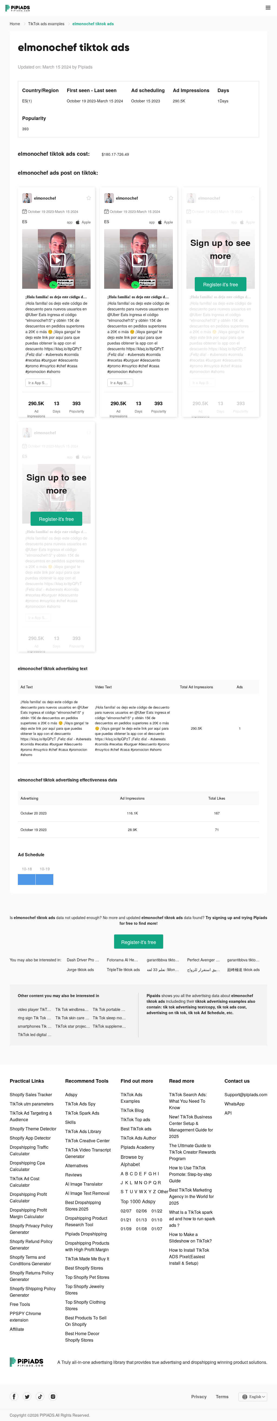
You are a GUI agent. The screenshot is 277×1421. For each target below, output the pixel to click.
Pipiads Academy (137, 1147)
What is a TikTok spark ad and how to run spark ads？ (192, 1218)
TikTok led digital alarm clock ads (36, 1034)
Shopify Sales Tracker (31, 1094)
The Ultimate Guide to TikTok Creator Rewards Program (192, 1152)
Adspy (71, 1094)
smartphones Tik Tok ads (36, 1026)
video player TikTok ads (36, 1009)
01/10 (156, 1219)
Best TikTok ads (136, 1128)
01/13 (141, 1219)
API (228, 1113)
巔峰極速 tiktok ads (243, 969)
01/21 (125, 1219)
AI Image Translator (84, 1184)
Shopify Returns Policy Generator (32, 1276)
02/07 (125, 1211)
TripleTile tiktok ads (123, 969)
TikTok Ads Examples (131, 1097)
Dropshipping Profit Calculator (28, 1197)
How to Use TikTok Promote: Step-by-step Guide (190, 1174)
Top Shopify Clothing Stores (85, 1305)
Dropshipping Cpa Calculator (27, 1166)
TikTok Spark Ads (82, 1113)
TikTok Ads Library (83, 1131)
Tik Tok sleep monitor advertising (111, 1017)
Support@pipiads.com (246, 1094)
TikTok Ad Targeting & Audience (31, 1116)
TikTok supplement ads (111, 1026)
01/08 (141, 1228)
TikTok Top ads (135, 1119)
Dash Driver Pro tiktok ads (87, 959)
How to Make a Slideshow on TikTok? (190, 1237)
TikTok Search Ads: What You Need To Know (188, 1101)
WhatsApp (235, 1104)
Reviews (73, 1175)
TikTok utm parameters (32, 1104)
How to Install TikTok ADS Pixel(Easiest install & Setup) (189, 1256)
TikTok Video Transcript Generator (88, 1153)
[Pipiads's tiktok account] (40, 1396)
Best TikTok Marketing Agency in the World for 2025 (191, 1196)
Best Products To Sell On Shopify (86, 1321)
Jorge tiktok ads (80, 969)
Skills (70, 1122)
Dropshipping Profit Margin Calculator (28, 1213)
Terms (222, 1396)
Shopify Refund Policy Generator (31, 1244)
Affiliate (17, 1329)
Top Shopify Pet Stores (87, 1277)
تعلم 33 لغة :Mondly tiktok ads (167, 969)
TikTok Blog (132, 1110)
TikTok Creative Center (87, 1140)
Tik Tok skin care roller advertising (74, 1017)
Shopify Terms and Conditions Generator (30, 1260)
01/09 (125, 1228)
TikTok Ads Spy (80, 1104)
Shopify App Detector (30, 1138)
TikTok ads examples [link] (46, 23)
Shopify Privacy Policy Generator (31, 1228)
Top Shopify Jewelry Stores (84, 1289)
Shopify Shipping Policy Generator (33, 1291)
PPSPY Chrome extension (25, 1316)
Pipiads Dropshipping (86, 1234)
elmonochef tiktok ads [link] (93, 23)
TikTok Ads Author (138, 1138)
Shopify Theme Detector (33, 1128)
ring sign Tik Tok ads (35, 1017)
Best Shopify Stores (84, 1268)
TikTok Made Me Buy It (87, 1258)
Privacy (199, 1396)
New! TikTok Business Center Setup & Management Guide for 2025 (191, 1126)
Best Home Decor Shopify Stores (82, 1336)
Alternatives (76, 1165)
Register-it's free (220, 284)
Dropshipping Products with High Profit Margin (87, 1246)
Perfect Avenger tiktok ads (207, 959)
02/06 (141, 1211)
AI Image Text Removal (87, 1193)
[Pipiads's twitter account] (27, 1396)
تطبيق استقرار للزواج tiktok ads (207, 969)
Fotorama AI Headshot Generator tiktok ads (127, 959)
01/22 (156, 1211)
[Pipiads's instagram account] (53, 1396)
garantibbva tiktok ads (165, 959)
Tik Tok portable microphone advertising (111, 1009)
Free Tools (20, 1304)
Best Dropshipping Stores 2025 (83, 1205)
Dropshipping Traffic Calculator (29, 1150)
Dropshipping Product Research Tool (86, 1221)
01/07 (156, 1228)
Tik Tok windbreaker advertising (74, 1009)
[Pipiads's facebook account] (14, 1396)
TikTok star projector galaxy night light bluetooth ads (74, 1026)
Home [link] (15, 23)
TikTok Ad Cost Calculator (24, 1181)
